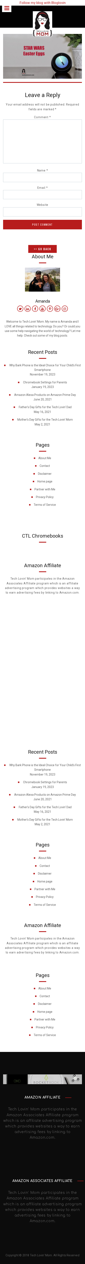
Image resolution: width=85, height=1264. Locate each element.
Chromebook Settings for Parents (45, 382)
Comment (42, 117)
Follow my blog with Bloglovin (43, 3)
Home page (44, 481)
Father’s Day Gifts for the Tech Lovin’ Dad (45, 407)
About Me (44, 458)
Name (42, 170)
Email (42, 187)
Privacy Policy (45, 497)
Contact (45, 465)
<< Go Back (42, 249)
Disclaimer (45, 473)
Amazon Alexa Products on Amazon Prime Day (45, 394)
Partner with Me (44, 489)
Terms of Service (45, 504)
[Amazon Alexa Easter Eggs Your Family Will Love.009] (42, 56)
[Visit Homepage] (42, 23)
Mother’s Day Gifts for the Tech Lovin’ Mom (45, 419)
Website (42, 204)
